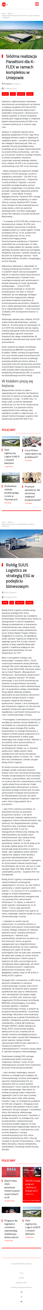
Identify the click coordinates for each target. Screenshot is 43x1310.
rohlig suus (19, 602)
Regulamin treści (21, 1282)
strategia (29, 602)
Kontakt (21, 1278)
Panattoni (16, 84)
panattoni (21, 94)
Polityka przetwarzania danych (21, 1287)
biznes (5, 602)
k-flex (13, 94)
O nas (21, 1273)
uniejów (29, 94)
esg (12, 602)
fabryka (5, 94)
